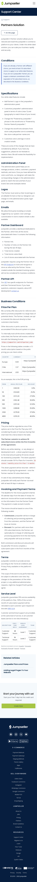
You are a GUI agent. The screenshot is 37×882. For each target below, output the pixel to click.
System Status (18, 859)
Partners (18, 821)
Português (28, 646)
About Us (18, 811)
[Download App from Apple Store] (24, 741)
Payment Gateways (18, 756)
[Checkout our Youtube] (26, 734)
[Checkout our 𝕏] (21, 734)
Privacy (12, 873)
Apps (18, 765)
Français (22, 648)
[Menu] (34, 3)
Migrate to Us (18, 840)
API (5, 282)
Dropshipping (18, 801)
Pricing (18, 817)
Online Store (18, 779)
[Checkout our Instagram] (16, 734)
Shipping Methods (18, 759)
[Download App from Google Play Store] (13, 741)
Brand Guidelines (18, 824)
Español (21, 646)
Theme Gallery (18, 762)
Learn (18, 843)
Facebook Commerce (18, 782)
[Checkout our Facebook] (11, 734)
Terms (25, 873)
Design (18, 853)
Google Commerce (19, 791)
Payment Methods (18, 752)
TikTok (18, 798)
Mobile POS (18, 794)
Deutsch (16, 648)
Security (18, 873)
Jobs (18, 814)
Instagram (18, 785)
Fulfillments (18, 768)
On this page (10, 33)
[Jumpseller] (18, 727)
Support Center (18, 837)
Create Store (18, 706)
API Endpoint (9, 265)
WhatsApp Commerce (18, 788)
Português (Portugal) (7, 648)
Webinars (19, 850)
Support (6, 20)
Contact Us (18, 827)
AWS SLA (11, 609)
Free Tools (18, 847)
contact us (15, 291)
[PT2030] (18, 868)
